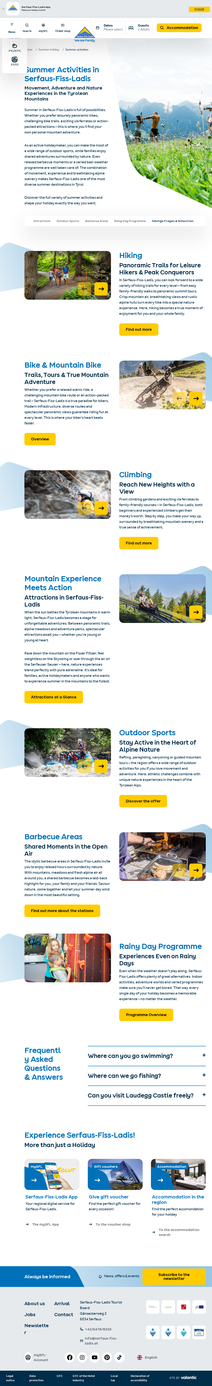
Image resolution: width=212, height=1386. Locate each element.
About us (34, 1303)
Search (27, 30)
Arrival (62, 1303)
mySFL (43, 30)
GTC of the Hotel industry (84, 1378)
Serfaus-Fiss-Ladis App (51, 1196)
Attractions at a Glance (53, 697)
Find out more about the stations (62, 910)
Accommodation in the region (178, 1199)
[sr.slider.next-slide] (101, 289)
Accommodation (182, 27)
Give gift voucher (109, 1196)
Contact (63, 1314)
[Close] (3, 8)
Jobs (29, 1314)
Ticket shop (62, 30)
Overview (40, 439)
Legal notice (10, 1378)
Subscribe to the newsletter (174, 1276)
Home (28, 50)
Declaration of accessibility (140, 1378)
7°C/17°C (14, 50)
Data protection (36, 1378)
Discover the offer (143, 801)
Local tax (114, 1378)
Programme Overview (146, 1014)
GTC (60, 1376)
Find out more (139, 329)
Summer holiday (49, 50)
